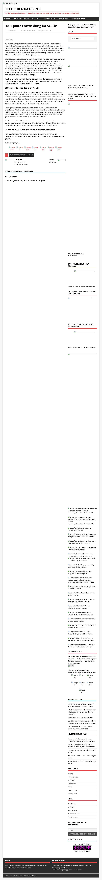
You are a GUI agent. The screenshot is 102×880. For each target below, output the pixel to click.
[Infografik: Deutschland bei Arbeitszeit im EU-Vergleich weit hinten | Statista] (82, 543)
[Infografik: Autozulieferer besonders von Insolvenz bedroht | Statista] (82, 627)
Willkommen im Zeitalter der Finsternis (80, 718)
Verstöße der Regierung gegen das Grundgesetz (67, 870)
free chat (71, 756)
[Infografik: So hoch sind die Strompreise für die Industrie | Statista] (82, 621)
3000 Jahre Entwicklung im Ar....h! (21, 155)
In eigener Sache (73, 777)
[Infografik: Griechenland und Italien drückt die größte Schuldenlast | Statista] (82, 602)
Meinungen (35, 19)
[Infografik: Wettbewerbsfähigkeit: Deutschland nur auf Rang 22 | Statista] (82, 615)
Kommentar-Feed (73, 814)
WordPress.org (72, 817)
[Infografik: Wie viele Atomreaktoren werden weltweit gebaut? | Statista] (82, 580)
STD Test (71, 761)
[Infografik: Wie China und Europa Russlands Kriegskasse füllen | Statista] (82, 634)
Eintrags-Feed (72, 810)
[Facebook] (12, 150)
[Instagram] (27, 150)
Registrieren (72, 804)
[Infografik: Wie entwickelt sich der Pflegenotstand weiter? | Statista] (82, 573)
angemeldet (15, 181)
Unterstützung (49, 19)
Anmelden (71, 807)
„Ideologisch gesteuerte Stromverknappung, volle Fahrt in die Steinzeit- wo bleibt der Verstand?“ (82, 712)
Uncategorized (72, 790)
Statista (91, 513)
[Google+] (35, 150)
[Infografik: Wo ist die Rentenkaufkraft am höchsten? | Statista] (82, 589)
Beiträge (40, 30)
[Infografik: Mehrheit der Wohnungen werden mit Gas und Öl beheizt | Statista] (82, 640)
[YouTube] (43, 150)
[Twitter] (20, 150)
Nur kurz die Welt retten (28, 30)
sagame (70, 750)
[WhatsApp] (51, 150)
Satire (46, 30)
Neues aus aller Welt (21, 19)
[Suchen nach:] (82, 38)
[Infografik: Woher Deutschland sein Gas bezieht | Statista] (82, 595)
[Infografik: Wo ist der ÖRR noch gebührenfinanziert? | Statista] (82, 608)
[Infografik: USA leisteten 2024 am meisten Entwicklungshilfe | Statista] (82, 550)
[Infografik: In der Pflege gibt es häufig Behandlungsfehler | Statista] (82, 567)
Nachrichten (72, 784)
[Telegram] (58, 150)
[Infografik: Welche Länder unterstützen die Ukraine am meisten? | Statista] (82, 511)
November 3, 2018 (13, 30)
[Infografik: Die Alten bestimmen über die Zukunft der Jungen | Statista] (82, 561)
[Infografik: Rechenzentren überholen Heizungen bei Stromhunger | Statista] (82, 556)
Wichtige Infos (72, 794)
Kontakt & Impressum (78, 19)
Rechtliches (63, 19)
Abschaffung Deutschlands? (60, 868)
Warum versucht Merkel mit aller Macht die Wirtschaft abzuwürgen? (72, 866)
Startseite (7, 19)
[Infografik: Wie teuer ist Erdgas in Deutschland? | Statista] (82, 530)
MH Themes (32, 875)
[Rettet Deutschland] (10, 3)
